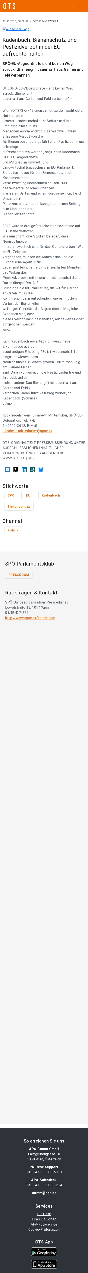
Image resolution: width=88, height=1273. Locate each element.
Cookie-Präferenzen (44, 1229)
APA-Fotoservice (44, 1224)
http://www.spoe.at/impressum (30, 618)
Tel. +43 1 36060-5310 (44, 1172)
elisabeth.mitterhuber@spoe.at (27, 431)
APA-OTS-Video (43, 1219)
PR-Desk (44, 1214)
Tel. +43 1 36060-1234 (44, 1185)
